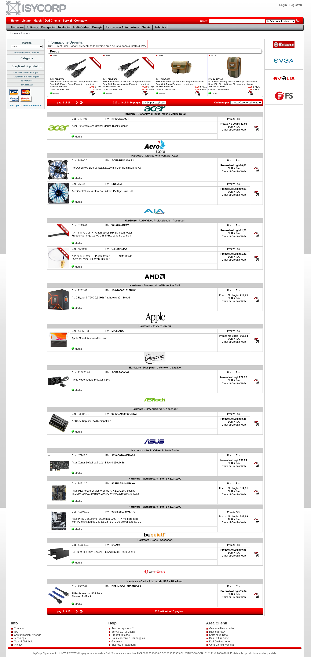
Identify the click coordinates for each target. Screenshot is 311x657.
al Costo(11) (27, 85)
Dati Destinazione (219, 641)
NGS (55, 55)
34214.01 (83, 483)
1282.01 (82, 290)
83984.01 (83, 413)
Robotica (160, 27)
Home (15, 20)
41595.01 (83, 511)
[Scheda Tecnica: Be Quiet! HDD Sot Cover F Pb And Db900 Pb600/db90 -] (58, 563)
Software (32, 27)
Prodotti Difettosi (120, 635)
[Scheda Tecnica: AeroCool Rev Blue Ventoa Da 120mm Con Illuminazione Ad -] (58, 179)
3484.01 (82, 118)
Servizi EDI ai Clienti (123, 631)
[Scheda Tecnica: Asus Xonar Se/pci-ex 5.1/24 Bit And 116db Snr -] (58, 474)
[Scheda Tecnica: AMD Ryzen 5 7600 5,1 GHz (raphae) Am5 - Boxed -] (58, 309)
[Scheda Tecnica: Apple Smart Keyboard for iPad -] (58, 349)
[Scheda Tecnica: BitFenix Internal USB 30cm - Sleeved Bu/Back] (58, 605)
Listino (26, 20)
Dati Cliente (52, 20)
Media (56, 93)
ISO (16, 631)
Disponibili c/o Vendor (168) (27, 77)
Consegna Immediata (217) (27, 72)
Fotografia (48, 27)
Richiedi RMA (217, 631)
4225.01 (82, 225)
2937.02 (82, 586)
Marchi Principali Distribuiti (26, 52)
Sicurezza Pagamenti (123, 644)
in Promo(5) (26, 81)
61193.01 (83, 544)
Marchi (38, 20)
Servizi (67, 20)
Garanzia (116, 641)
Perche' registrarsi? (122, 628)
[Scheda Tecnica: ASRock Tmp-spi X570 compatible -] (58, 432)
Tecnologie (20, 638)
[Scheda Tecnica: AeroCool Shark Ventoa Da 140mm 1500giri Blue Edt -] (58, 202)
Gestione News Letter (221, 628)
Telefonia (64, 27)
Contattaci (20, 628)
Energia (97, 27)
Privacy (18, 644)
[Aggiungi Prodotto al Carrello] (92, 95)
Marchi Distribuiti (23, 641)
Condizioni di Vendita (221, 644)
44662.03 (83, 331)
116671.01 (84, 372)
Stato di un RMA (218, 635)
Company (80, 20)
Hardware (17, 27)
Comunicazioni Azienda (27, 635)
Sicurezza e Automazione (122, 27)
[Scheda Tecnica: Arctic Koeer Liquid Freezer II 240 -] (58, 391)
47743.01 (83, 455)
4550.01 (82, 248)
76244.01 (83, 184)
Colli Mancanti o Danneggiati (128, 638)
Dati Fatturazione (219, 638)
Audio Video (81, 27)
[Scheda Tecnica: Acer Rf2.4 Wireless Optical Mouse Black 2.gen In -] (58, 137)
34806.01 (83, 160)
